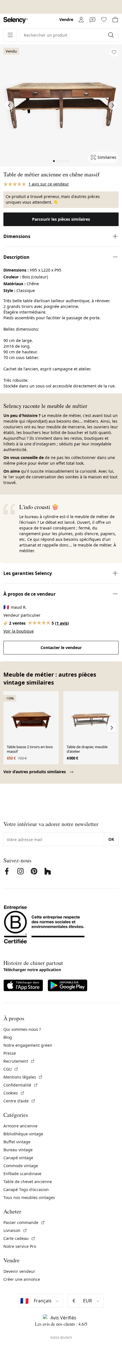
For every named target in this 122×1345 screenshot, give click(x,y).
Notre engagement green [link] (27, 1045)
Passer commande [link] (24, 1222)
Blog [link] (7, 1037)
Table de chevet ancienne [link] (27, 1181)
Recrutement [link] (19, 1061)
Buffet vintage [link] (16, 1141)
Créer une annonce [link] (21, 1279)
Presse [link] (9, 1053)
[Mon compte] (81, 19)
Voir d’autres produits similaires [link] (35, 771)
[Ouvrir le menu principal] (10, 35)
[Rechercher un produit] (111, 35)
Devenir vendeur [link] (19, 1271)
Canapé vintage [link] (18, 1157)
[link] (15, 20)
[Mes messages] (92, 19)
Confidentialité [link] (20, 1085)
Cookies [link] (14, 1093)
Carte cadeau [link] (19, 1238)
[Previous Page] (9, 105)
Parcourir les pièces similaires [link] (61, 219)
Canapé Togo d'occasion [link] (26, 1189)
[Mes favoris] (103, 19)
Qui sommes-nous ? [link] (22, 1029)
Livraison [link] (15, 1230)
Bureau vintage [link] (18, 1149)
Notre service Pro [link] (19, 1246)
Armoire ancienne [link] (20, 1126)
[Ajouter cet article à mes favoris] (114, 52)
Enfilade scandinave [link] (22, 1173)
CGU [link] (10, 1069)
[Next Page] (112, 105)
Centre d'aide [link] (19, 1101)
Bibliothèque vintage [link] (23, 1134)
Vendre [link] (66, 19)
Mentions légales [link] (23, 1077)
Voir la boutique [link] (18, 631)
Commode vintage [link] (20, 1165)
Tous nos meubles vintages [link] (29, 1197)
